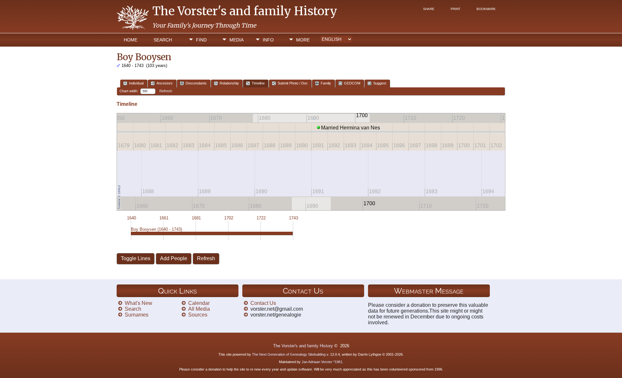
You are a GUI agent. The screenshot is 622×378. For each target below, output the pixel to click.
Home (130, 39)
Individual (136, 83)
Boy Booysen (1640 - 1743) (156, 229)
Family (326, 83)
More (303, 39)
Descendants (196, 83)
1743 (293, 218)
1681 (196, 218)
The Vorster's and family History (244, 11)
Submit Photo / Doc (293, 83)
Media (236, 39)
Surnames (136, 314)
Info (268, 39)
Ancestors (164, 83)
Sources (197, 314)
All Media (199, 309)
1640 (131, 218)
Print (455, 9)
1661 (163, 218)
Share (428, 9)
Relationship (229, 83)
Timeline (258, 83)
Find (201, 39)
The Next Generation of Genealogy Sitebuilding (289, 354)
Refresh (165, 91)
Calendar (199, 303)
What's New (138, 303)
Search (163, 39)
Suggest (379, 83)
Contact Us (263, 303)
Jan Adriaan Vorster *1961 (322, 362)
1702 (228, 218)
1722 (261, 218)
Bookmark (486, 9)
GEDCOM (352, 83)
